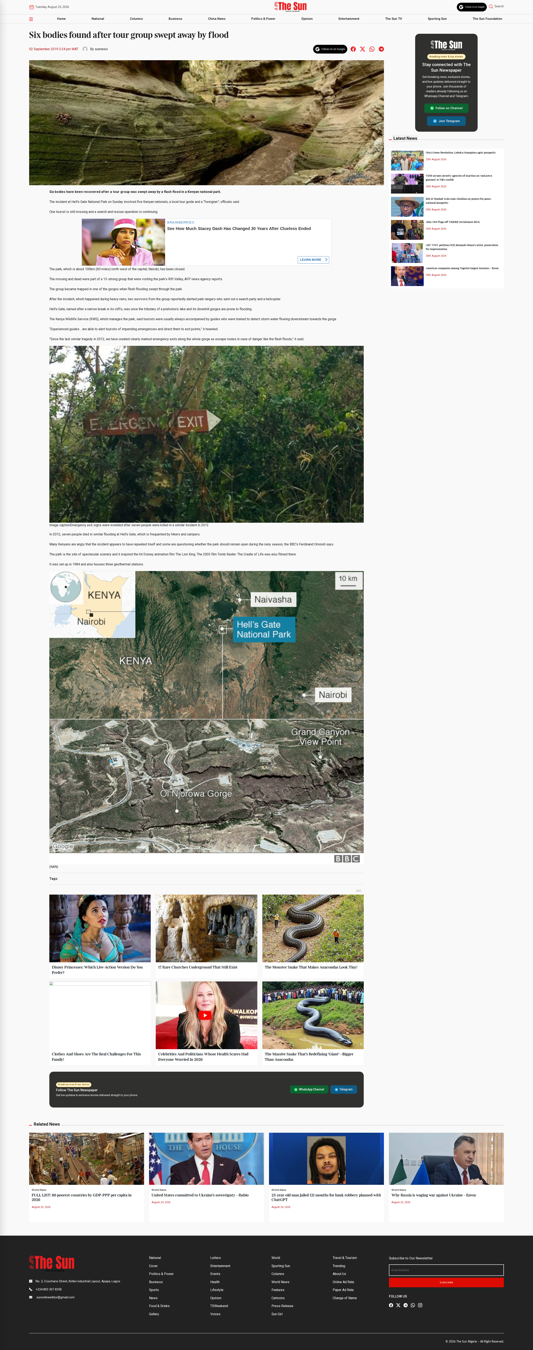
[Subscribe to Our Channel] (405, 1305)
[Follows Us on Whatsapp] (372, 49)
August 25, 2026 (41, 1207)
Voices (215, 1314)
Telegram (346, 1089)
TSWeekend (219, 1306)
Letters (215, 1258)
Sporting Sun (437, 19)
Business (175, 19)
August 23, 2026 (400, 1202)
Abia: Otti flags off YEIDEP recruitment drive (453, 222)
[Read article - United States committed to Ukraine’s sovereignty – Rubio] (206, 1158)
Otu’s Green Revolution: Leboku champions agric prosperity (461, 152)
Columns (136, 19)
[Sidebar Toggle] (31, 19)
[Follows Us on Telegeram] (381, 49)
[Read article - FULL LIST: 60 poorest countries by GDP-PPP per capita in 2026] (86, 1158)
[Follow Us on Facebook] (391, 1305)
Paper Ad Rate (343, 1290)
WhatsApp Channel (311, 1089)
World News (39, 1190)
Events (215, 1274)
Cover (153, 1266)
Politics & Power (263, 19)
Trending (339, 1266)
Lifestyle (216, 1290)
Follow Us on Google (474, 7)
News (153, 1298)
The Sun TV (393, 19)
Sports (154, 1290)
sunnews (101, 49)
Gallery (154, 1314)
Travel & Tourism (345, 1258)
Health (215, 1282)
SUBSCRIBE (446, 1282)
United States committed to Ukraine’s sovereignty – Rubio (200, 1195)
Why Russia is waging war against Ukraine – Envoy (433, 1195)
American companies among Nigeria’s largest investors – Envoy (462, 268)
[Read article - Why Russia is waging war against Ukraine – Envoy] (446, 1158)
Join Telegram (449, 121)
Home (61, 19)
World (275, 1258)
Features (277, 1290)
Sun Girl (277, 1314)
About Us (339, 1274)
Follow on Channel (449, 108)
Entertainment (349, 19)
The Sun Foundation (487, 19)
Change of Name (345, 1298)
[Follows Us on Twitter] (362, 49)
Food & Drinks (159, 1306)
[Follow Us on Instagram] (420, 1305)
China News (216, 19)
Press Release (282, 1306)
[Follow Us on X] (398, 1305)
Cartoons (278, 1298)
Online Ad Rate (343, 1282)
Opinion (307, 19)
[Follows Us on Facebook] (353, 49)
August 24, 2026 (161, 1202)
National (98, 19)
